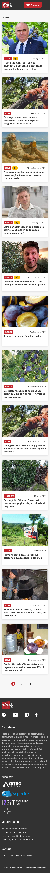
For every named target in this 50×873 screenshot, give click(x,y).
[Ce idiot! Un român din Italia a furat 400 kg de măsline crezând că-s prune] (25, 266)
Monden (8, 222)
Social (7, 113)
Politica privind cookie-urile (14, 832)
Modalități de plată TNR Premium (17, 839)
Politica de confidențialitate (14, 828)
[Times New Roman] (7, 4)
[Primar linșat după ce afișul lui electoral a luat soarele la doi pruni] (25, 539)
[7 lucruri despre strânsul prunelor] (25, 321)
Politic (8, 58)
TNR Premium (32, 5)
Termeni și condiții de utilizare (16, 836)
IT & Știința (9, 496)
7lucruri (8, 332)
